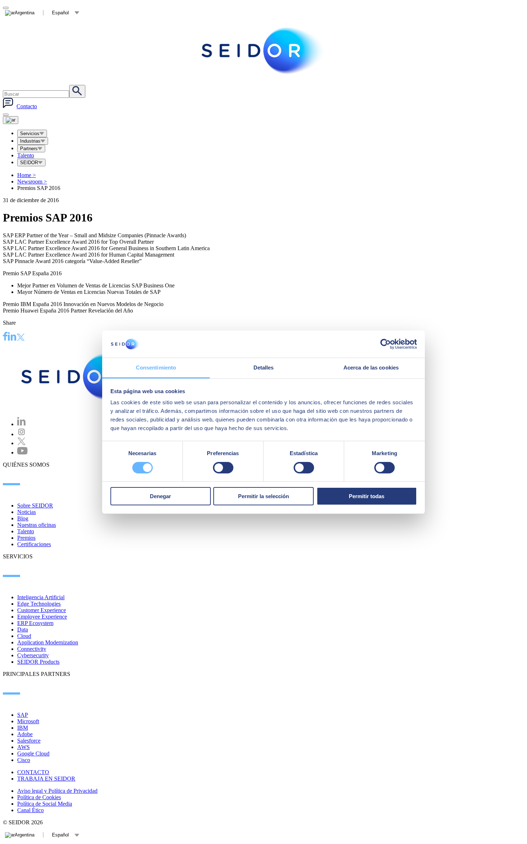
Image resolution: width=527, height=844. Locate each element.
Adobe (25, 734)
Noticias (26, 512)
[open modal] (6, 8)
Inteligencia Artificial (41, 597)
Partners (29, 148)
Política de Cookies (39, 797)
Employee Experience (42, 617)
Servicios (29, 133)
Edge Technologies (39, 604)
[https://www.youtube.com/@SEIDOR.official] (22, 452)
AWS (23, 747)
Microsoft (28, 721)
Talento (25, 155)
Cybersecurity (33, 655)
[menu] (6, 115)
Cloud (24, 636)
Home (26, 175)
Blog (22, 518)
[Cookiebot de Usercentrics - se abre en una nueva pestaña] (385, 344)
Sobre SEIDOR (35, 505)
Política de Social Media (44, 804)
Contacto (26, 106)
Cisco (23, 760)
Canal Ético (30, 810)
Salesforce (29, 741)
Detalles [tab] (263, 367)
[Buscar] (77, 91)
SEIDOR (29, 162)
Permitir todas (366, 496)
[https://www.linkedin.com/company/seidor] (21, 424)
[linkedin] (12, 337)
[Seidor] (263, 50)
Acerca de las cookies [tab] (371, 367)
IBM (22, 728)
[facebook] (5, 337)
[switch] (223, 467)
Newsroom (32, 181)
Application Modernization (47, 642)
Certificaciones (34, 544)
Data (22, 629)
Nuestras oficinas (36, 525)
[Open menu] (10, 120)
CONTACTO (33, 772)
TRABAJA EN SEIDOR (46, 779)
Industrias (30, 141)
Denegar (160, 496)
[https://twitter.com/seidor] (21, 443)
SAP (22, 715)
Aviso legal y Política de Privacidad (57, 791)
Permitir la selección (263, 496)
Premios (26, 538)
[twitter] (20, 338)
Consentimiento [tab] (156, 367)
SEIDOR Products (38, 662)
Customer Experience (41, 610)
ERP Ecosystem (35, 623)
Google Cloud (33, 753)
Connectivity (31, 649)
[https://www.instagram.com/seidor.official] (21, 434)
